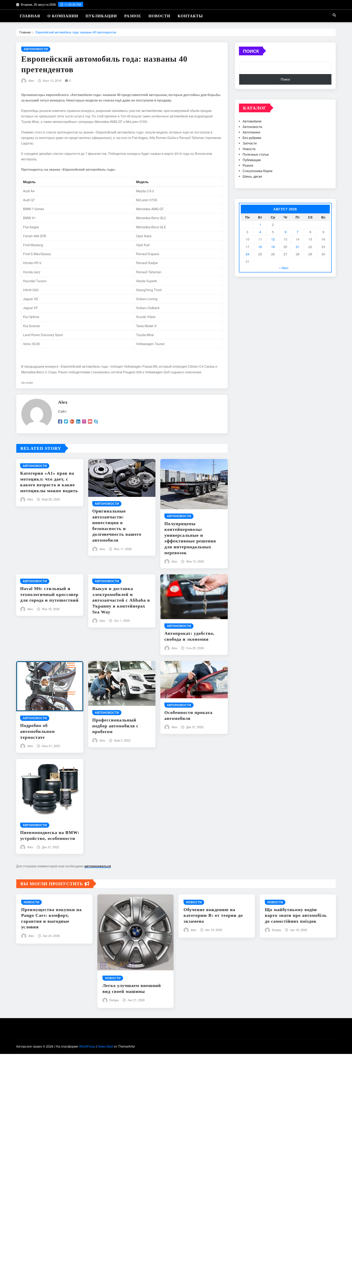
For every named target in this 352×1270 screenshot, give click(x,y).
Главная (30, 16)
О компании (62, 16)
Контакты (190, 16)
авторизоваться (97, 866)
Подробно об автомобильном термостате (37, 731)
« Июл (283, 268)
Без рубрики (252, 137)
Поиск (251, 51)
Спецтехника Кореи (257, 170)
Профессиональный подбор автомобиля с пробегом (115, 725)
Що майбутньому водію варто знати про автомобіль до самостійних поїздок (296, 915)
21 (297, 246)
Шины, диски (252, 176)
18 (260, 246)
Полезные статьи (256, 154)
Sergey (114, 1000)
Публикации (101, 16)
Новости (159, 16)
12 (273, 239)
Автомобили (252, 121)
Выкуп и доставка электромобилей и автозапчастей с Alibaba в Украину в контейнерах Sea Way (121, 600)
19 (273, 246)
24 (247, 254)
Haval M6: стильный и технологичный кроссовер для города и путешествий (49, 594)
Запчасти (250, 143)
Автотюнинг (252, 132)
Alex (31, 80)
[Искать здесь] (334, 15)
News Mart (105, 1046)
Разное (132, 16)
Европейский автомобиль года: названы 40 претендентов (76, 32)
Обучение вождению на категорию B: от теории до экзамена (213, 915)
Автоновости (252, 126)
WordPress (87, 1046)
